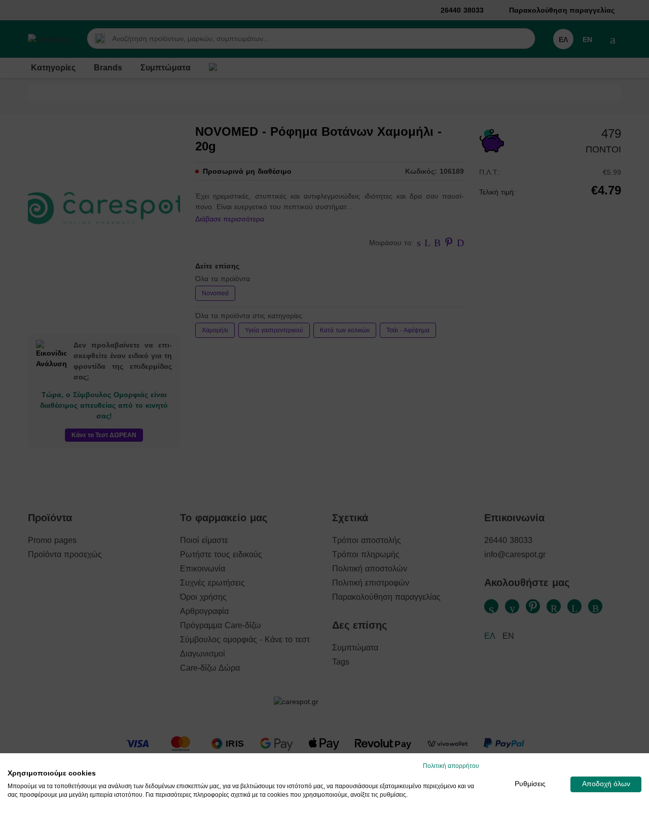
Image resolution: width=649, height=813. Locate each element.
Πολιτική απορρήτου (451, 765)
